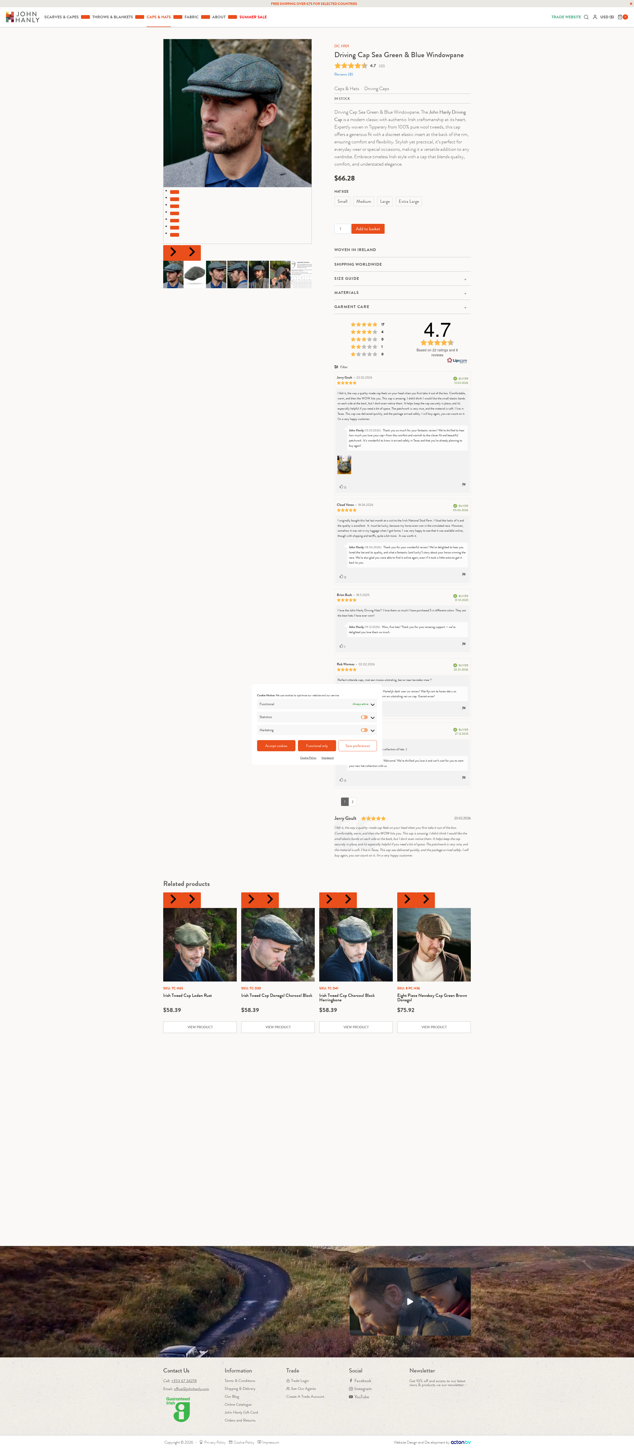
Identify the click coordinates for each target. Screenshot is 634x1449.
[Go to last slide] (172, 253)
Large (385, 201)
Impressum (327, 757)
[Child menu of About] (232, 17)
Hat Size (341, 191)
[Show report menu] (464, 485)
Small (342, 201)
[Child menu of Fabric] (205, 17)
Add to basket (368, 229)
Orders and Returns (240, 1420)
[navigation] (607, 17)
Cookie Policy (308, 757)
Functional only (317, 746)
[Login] (595, 17)
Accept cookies (276, 746)
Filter (344, 366)
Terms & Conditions (240, 1380)
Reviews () (343, 74)
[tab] (174, 192)
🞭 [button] (631, 3)
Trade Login (300, 1380)
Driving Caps (376, 88)
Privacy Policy (215, 1442)
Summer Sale (253, 17)
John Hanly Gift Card (241, 1412)
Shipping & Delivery (240, 1388)
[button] (173, 274)
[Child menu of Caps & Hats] (177, 17)
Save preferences (357, 746)
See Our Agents (303, 1388)
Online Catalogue (238, 1404)
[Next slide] (191, 253)
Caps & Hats (346, 88)
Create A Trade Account (305, 1396)
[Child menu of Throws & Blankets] (139, 17)
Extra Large (409, 201)
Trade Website (566, 17)
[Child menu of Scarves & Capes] (85, 17)
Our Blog (232, 1396)
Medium (363, 201)
